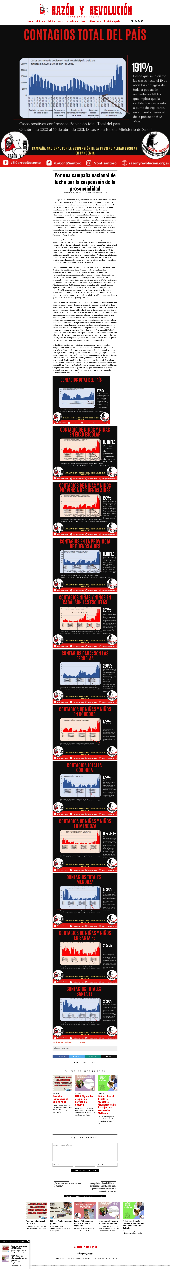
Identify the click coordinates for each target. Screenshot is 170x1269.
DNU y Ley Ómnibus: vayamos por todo (61, 1222)
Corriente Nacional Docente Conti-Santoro (69, 1042)
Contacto (70, 1258)
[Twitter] (132, 21)
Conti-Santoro (92, 193)
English (101, 1258)
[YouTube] (135, 21)
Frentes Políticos (35, 21)
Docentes (87, 1062)
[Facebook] (129, 21)
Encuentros (71, 21)
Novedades (103, 193)
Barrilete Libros (83, 1258)
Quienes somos (59, 1258)
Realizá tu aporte (112, 21)
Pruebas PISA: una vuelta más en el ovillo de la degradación (83, 1223)
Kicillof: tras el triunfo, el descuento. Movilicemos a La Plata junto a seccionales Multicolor (107, 1104)
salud (93, 1062)
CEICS (94, 1258)
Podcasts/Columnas (90, 21)
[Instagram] (139, 21)
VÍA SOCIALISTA (111, 1258)
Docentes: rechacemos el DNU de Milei (60, 1099)
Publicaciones (54, 21)
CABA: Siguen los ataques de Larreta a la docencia (84, 1100)
